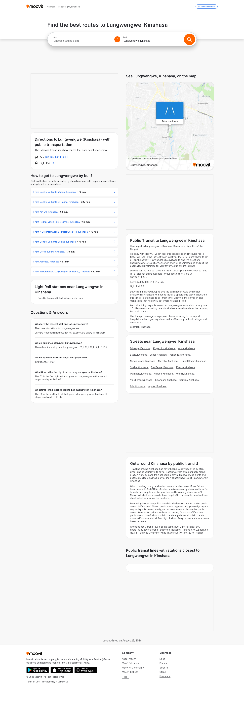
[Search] (189, 39)
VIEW (81, 298)
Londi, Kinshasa (158, 354)
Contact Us (63, 681)
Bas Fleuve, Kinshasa (162, 367)
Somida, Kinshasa (189, 380)
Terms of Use (33, 681)
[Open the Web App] (86, 670)
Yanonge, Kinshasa (179, 354)
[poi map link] (170, 126)
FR (125, 676)
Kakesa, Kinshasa (163, 373)
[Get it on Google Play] (37, 670)
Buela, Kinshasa (138, 354)
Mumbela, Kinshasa (140, 373)
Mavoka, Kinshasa (168, 361)
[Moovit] (34, 6)
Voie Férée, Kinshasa (141, 380)
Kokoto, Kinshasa (185, 367)
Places (163, 663)
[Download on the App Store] (61, 670)
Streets (164, 667)
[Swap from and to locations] (117, 39)
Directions (165, 676)
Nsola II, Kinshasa (185, 373)
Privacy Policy (48, 681)
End (125, 37)
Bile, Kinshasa (137, 386)
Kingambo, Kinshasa (164, 348)
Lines (162, 659)
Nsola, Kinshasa (186, 348)
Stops (163, 672)
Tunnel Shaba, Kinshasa (193, 361)
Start (55, 37)
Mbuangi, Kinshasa (140, 348)
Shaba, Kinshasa (139, 367)
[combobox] (82, 40)
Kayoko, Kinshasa (157, 386)
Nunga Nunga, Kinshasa (142, 361)
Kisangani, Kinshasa (166, 380)
